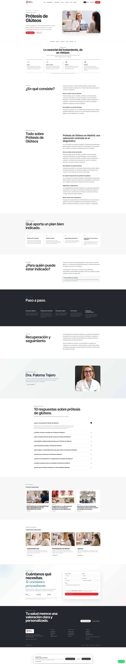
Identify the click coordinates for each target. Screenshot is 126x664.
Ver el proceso (38, 32)
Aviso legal (79, 590)
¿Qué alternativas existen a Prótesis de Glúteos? (63, 445)
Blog (71, 2)
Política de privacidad (74, 590)
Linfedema (69, 636)
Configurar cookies (97, 645)
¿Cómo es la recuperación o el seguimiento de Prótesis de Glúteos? (63, 458)
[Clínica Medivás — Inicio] (31, 2)
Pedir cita (97, 2)
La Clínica (67, 2)
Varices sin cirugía (71, 631)
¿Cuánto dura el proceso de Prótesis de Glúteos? (63, 454)
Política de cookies (91, 645)
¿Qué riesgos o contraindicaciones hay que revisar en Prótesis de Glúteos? (63, 450)
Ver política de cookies (38, 661)
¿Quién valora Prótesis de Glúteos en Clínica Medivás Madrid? (63, 467)
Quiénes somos (53, 631)
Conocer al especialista (31, 384)
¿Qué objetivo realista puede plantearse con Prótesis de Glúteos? (63, 441)
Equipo (62, 2)
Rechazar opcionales (70, 658)
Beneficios (57, 41)
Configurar (78, 658)
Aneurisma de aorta (71, 634)
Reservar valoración (30, 32)
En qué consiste (52, 41)
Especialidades (50, 2)
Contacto (74, 2)
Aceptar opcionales (86, 658)
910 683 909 (92, 2)
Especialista (71, 41)
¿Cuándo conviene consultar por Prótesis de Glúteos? (63, 432)
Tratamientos (57, 2)
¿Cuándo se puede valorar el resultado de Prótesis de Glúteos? (63, 463)
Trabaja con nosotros (54, 636)
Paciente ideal (63, 41)
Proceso (67, 41)
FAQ (75, 41)
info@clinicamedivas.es (89, 634)
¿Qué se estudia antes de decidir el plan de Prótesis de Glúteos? (63, 437)
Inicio (44, 2)
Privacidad (86, 645)
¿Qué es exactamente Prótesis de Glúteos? (63, 423)
